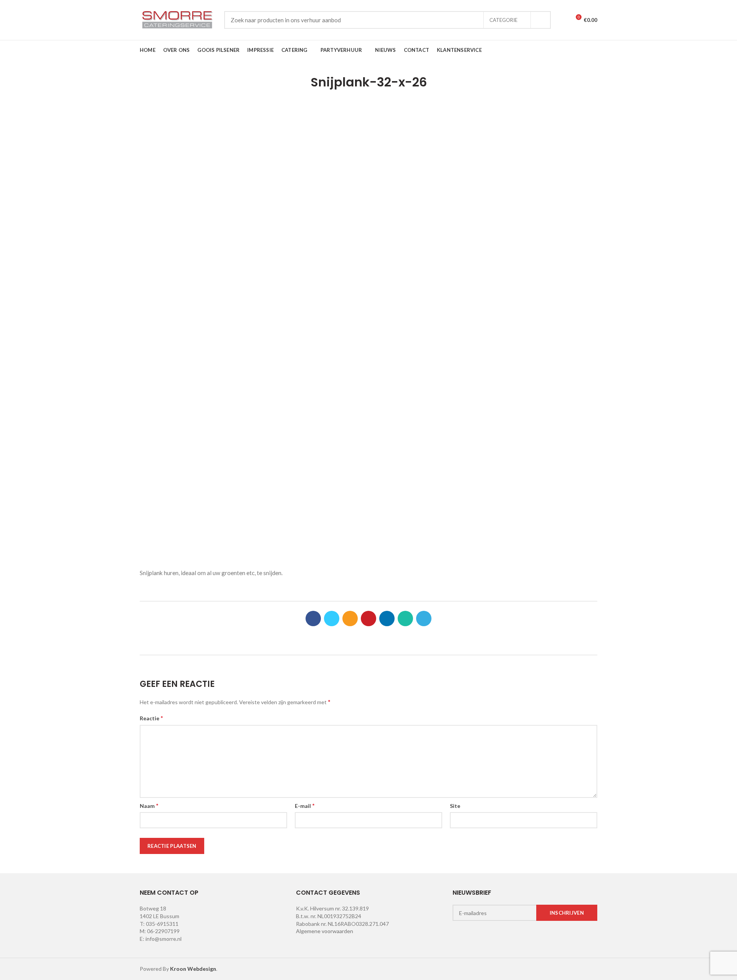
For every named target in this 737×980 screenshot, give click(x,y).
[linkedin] (387, 618)
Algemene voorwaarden (324, 931)
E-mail (305, 805)
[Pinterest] (368, 618)
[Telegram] (423, 618)
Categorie (503, 20)
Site (455, 806)
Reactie (151, 717)
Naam (149, 805)
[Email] (350, 618)
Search (540, 20)
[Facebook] (313, 618)
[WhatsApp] (405, 618)
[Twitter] (331, 618)
